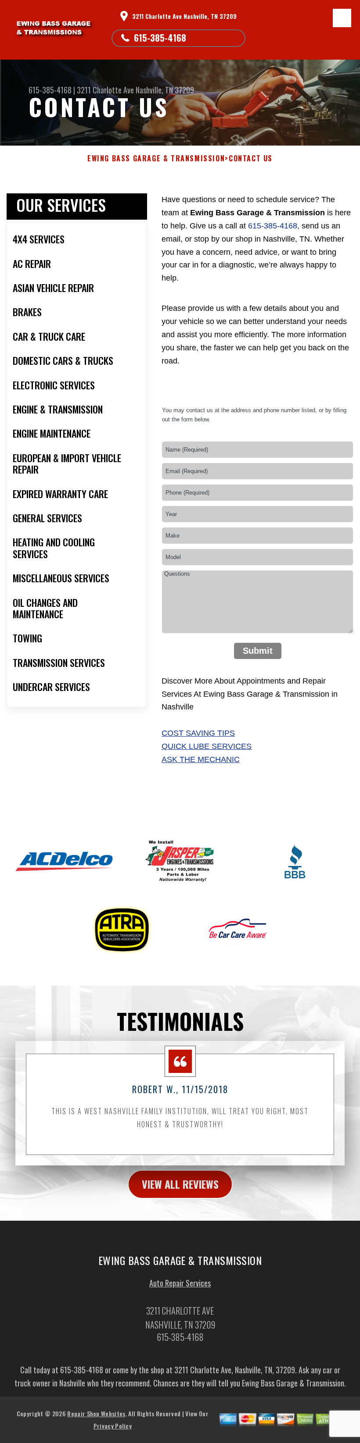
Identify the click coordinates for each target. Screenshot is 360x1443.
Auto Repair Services (180, 1283)
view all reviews (180, 1184)
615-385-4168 (160, 38)
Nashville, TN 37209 (165, 90)
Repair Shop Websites (96, 1413)
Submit (258, 651)
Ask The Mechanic (201, 759)
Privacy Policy (113, 1425)
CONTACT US (251, 158)
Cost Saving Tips (198, 733)
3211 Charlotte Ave (105, 90)
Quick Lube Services (207, 746)
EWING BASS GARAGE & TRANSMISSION (156, 158)
